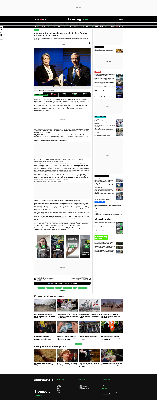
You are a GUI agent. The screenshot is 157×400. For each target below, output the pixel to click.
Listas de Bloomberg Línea (84, 388)
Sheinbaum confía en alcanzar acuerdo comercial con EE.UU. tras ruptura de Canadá (89, 316)
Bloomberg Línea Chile (67, 287)
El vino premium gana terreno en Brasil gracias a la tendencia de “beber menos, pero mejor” (89, 365)
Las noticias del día (41, 287)
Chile (36, 30)
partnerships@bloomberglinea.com (108, 390)
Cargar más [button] (78, 343)
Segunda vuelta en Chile (83, 287)
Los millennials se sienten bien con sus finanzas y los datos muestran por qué (111, 364)
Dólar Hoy (81, 383)
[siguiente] (90, 279)
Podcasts (81, 387)
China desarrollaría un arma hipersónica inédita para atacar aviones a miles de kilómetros (89, 338)
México (58, 383)
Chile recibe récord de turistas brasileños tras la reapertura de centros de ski (79, 279)
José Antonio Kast (50, 287)
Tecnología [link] (82, 23)
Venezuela (59, 386)
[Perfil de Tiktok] (50, 380)
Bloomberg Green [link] (110, 23)
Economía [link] (118, 23)
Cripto (80, 385)
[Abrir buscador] (38, 19)
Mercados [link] (56, 23)
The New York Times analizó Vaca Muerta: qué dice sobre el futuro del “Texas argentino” (110, 316)
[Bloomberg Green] (109, 237)
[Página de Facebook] (35, 380)
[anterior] (35, 279)
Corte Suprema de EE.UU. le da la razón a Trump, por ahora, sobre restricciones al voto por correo (67, 316)
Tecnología (104, 384)
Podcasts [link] (102, 23)
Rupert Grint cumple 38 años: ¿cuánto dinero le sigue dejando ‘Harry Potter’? (67, 364)
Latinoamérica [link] (74, 23)
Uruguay (58, 391)
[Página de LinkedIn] (47, 380)
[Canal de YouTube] (41, 380)
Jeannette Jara (58, 287)
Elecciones (62, 290)
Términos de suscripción (106, 383)
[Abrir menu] (35, 19)
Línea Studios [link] (88, 23)
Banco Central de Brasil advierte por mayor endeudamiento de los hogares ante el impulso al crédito (67, 338)
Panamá (58, 390)
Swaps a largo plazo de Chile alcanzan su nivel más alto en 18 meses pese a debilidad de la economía (45, 279)
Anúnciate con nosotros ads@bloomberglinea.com (111, 392)
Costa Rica (59, 392)
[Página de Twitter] (38, 380)
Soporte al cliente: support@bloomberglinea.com (111, 393)
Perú (58, 388)
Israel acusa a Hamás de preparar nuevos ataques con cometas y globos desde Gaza (44, 316)
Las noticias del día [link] (40, 23)
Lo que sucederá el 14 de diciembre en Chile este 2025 (53, 140)
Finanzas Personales (83, 386)
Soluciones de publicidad (106, 394)
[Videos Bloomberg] (109, 219)
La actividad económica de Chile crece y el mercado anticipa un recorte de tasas (59, 200)
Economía (81, 380)
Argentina (58, 384)
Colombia (58, 385)
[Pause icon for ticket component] (35, 27)
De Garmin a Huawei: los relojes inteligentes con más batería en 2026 (44, 364)
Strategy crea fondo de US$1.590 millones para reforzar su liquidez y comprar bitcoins (110, 338)
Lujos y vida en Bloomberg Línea (50, 346)
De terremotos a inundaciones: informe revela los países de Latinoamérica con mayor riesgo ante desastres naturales (104, 251)
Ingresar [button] (121, 19)
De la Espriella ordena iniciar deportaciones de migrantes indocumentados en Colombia (42, 338)
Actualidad (81, 384)
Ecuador (58, 389)
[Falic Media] (115, 21)
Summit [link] (61, 23)
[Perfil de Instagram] (44, 380)
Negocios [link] (96, 23)
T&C (103, 385)
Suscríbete (104, 380)
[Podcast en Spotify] (53, 380)
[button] (89, 43)
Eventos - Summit (105, 389)
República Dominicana (61, 394)
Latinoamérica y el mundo (61, 380)
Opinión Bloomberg (99, 201)
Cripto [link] (67, 23)
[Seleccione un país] (46, 19)
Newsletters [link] (48, 23)
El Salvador (59, 393)
